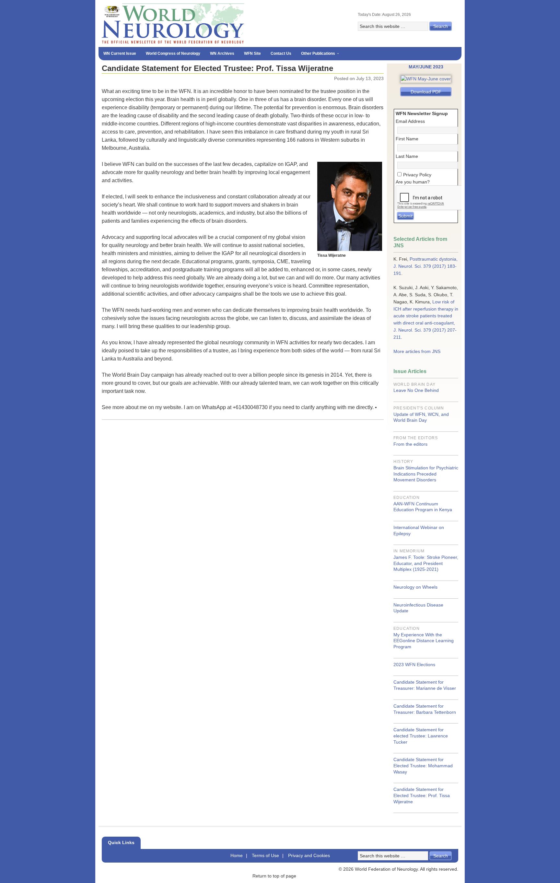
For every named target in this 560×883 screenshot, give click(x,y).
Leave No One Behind (416, 390)
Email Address (410, 121)
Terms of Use (265, 855)
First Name (407, 138)
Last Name (407, 156)
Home (236, 855)
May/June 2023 (426, 66)
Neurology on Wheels (415, 587)
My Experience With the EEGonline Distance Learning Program (423, 640)
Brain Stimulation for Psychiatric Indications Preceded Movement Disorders (425, 473)
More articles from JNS (416, 351)
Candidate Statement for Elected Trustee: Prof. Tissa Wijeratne (421, 795)
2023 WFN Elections (414, 664)
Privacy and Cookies (309, 855)
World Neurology (280, 23)
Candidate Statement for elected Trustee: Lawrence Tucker (420, 735)
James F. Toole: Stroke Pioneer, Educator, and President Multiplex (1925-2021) (425, 563)
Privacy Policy (417, 174)
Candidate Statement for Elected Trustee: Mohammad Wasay (423, 765)
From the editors (410, 444)
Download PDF (426, 91)
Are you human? (413, 181)
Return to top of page (274, 875)
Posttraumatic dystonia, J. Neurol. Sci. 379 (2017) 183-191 (425, 266)
